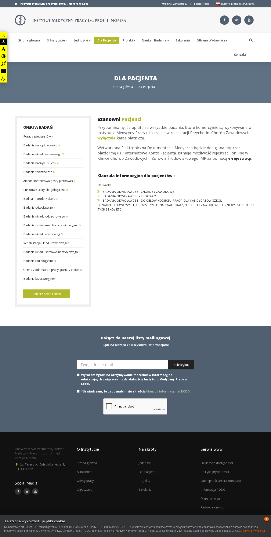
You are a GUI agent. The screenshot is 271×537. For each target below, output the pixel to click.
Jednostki (81, 40)
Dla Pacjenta (106, 40)
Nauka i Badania (154, 40)
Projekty (129, 40)
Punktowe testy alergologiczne (44, 190)
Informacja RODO (213, 489)
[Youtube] (249, 20)
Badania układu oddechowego (44, 216)
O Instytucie (56, 40)
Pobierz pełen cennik (46, 294)
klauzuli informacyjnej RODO (168, 391)
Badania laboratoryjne (38, 279)
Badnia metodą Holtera (39, 199)
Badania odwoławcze (38, 207)
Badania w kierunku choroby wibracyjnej (51, 225)
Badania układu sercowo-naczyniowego (51, 252)
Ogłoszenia (84, 489)
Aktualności (85, 472)
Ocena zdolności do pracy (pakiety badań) (52, 270)
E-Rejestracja (201, 3)
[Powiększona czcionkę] (3, 49)
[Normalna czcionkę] (3, 42)
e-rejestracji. (240, 158)
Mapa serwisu (210, 498)
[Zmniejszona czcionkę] (4, 35)
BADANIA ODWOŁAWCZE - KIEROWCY (128, 196)
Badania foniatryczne (38, 172)
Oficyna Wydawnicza (212, 40)
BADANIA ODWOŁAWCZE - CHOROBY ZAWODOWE (138, 192)
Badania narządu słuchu (40, 163)
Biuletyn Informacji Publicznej (237, 3)
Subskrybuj (181, 365)
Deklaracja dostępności (217, 463)
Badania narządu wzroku (40, 145)
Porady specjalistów (37, 136)
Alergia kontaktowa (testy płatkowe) (48, 181)
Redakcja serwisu (212, 507)
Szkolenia (183, 40)
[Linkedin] (236, 20)
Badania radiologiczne (38, 261)
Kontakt (240, 54)
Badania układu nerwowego (42, 154)
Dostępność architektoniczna (221, 481)
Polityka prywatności (215, 472)
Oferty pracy (85, 481)
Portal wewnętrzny (176, 3)
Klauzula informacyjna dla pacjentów (135, 175)
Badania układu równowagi (42, 234)
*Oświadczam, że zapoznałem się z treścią (135, 391)
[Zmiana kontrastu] (3, 56)
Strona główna (29, 40)
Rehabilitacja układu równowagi (45, 243)
